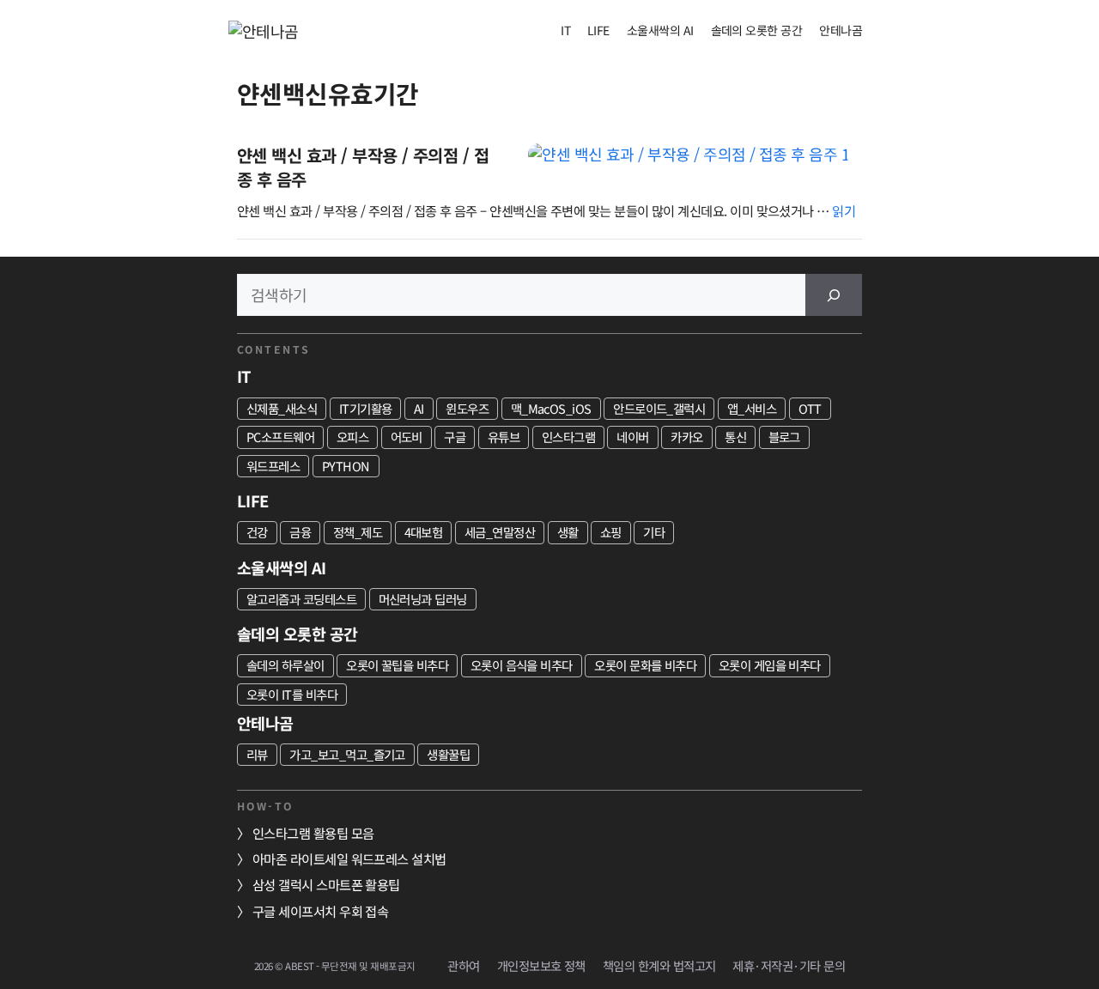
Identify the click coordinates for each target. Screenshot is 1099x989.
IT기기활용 (365, 408)
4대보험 (423, 532)
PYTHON (346, 466)
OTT (810, 408)
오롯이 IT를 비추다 (291, 694)
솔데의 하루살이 (285, 665)
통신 (735, 437)
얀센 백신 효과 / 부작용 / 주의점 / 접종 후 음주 (363, 167)
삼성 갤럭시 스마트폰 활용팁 (326, 884)
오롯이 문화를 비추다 (645, 665)
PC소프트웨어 (280, 437)
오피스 (352, 437)
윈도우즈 (467, 408)
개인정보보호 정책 (541, 965)
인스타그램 (568, 437)
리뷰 (257, 754)
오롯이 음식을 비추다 (522, 665)
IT (565, 30)
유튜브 (503, 437)
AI (419, 408)
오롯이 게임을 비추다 (770, 665)
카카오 (686, 437)
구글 (454, 437)
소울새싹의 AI (660, 30)
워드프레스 (273, 466)
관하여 (463, 965)
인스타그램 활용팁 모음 (313, 832)
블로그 (784, 437)
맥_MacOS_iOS (551, 408)
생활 (568, 532)
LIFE (598, 30)
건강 (257, 532)
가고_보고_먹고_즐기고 (347, 754)
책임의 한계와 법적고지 (659, 965)
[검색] (833, 295)
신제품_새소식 (281, 408)
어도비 (406, 437)
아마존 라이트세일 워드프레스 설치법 (349, 858)
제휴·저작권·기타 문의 (788, 965)
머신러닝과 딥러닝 (423, 599)
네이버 (632, 437)
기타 (654, 532)
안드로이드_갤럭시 (659, 408)
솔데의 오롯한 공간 (757, 30)
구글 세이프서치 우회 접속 (320, 910)
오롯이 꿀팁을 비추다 (397, 665)
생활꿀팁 (448, 754)
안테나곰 (840, 30)
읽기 (843, 210)
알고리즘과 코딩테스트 (301, 599)
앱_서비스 (751, 408)
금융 (300, 532)
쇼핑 (611, 532)
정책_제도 (357, 532)
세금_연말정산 (499, 532)
